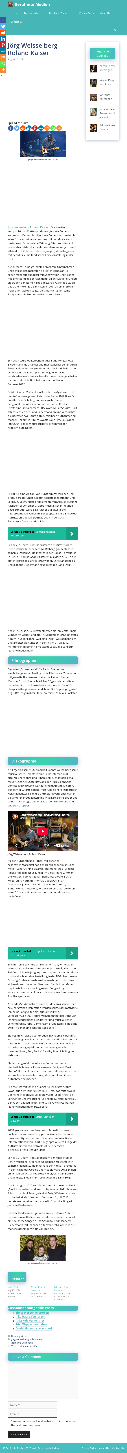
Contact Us (17, 21)
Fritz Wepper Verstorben (31, 1324)
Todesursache (31, 13)
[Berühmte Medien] (10, 4)
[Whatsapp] (53, 128)
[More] (59, 128)
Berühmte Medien (32, 4)
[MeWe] (41, 128)
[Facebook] (10, 128)
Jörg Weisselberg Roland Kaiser (28, 227)
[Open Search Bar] (115, 30)
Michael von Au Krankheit (38, 1289)
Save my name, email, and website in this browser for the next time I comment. (43, 1423)
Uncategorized (18, 1336)
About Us (105, 13)
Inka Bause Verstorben (30, 1316)
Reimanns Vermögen (22, 1342)
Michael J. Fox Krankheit (61, 1289)
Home (14, 13)
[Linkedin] (29, 128)
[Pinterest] (35, 128)
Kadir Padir (13, 1287)
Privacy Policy (86, 13)
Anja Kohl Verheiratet (30, 1320)
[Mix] (47, 128)
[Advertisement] (43, 91)
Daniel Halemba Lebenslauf (34, 1328)
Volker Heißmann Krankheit (25, 1346)
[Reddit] (23, 128)
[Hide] (1, 76)
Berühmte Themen (59, 13)
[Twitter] (17, 128)
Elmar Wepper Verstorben (32, 1312)
